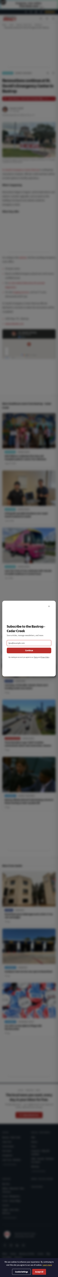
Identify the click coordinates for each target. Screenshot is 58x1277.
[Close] (49, 606)
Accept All (39, 1272)
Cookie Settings (21, 1272)
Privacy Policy (45, 657)
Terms (36, 657)
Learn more (47, 1265)
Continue (29, 650)
